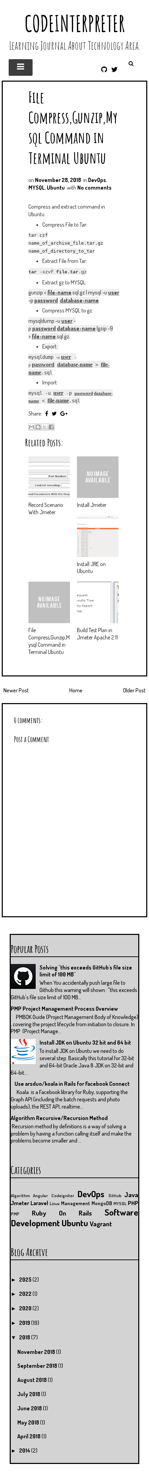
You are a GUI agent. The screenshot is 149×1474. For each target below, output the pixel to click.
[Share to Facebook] (51, 427)
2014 (25, 1450)
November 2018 (36, 1351)
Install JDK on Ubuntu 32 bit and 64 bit (85, 1042)
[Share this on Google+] (64, 413)
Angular (40, 1195)
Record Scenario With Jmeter (45, 508)
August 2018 (32, 1379)
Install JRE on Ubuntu (91, 568)
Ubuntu (56, 187)
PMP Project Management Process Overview (64, 1008)
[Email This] (31, 427)
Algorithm (20, 1195)
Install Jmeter (91, 504)
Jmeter (20, 1203)
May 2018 (28, 1422)
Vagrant (101, 1223)
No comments (94, 187)
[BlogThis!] (38, 427)
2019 (25, 1322)
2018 (25, 1337)
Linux (55, 1203)
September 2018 (37, 1365)
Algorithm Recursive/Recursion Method (59, 1117)
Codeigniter (62, 1195)
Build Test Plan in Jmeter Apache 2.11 (97, 634)
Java (131, 1194)
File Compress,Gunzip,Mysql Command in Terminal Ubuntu (72, 127)
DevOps (97, 179)
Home (75, 690)
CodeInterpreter (75, 23)
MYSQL (36, 187)
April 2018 (29, 1436)
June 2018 (30, 1408)
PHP (133, 1203)
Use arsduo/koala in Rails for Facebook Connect (72, 1083)
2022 (26, 1293)
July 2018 (29, 1394)
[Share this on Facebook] (46, 413)
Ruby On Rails (62, 1213)
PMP (15, 1214)
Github (114, 1195)
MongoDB (101, 1203)
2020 (26, 1308)
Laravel (39, 1203)
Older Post (134, 690)
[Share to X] (44, 427)
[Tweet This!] (54, 413)
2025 (26, 1279)
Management (75, 1203)
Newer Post (16, 690)
